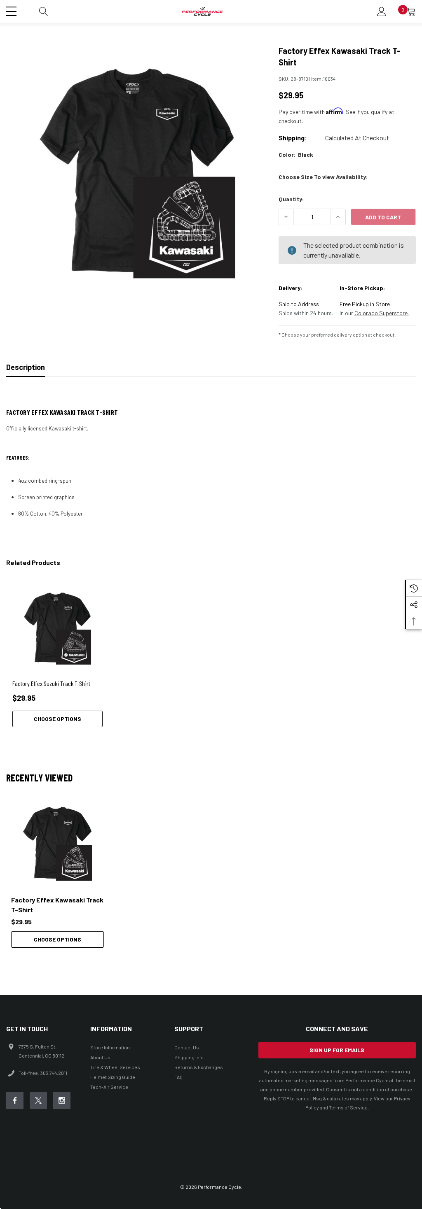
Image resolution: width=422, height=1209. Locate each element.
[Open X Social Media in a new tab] (38, 1100)
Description (25, 367)
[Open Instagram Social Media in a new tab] (61, 1100)
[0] (411, 11)
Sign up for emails (336, 1049)
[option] (57, 873)
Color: (296, 154)
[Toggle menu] (12, 10)
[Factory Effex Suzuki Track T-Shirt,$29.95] (57, 629)
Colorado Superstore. (381, 312)
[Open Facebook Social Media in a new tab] (14, 1100)
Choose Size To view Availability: (323, 176)
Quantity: (291, 198)
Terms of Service (348, 1107)
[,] (57, 843)
